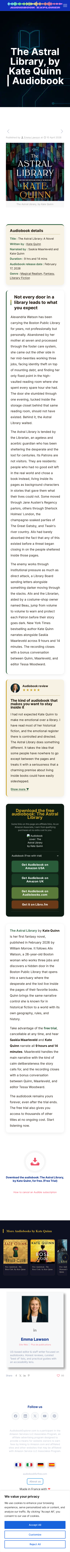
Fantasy (49, 273)
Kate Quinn (33, 244)
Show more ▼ (20, 789)
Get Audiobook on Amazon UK (35, 879)
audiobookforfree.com (35, 1473)
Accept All (35, 1524)
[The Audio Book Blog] (35, 5)
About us (35, 1481)
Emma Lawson (32, 137)
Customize (35, 1534)
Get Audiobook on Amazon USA (35, 866)
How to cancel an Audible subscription (35, 1192)
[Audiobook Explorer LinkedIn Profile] (25, 1416)
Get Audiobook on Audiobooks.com (35, 892)
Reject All (35, 1544)
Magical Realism (31, 273)
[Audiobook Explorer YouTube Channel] (45, 1416)
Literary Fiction (20, 278)
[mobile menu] (65, 5)
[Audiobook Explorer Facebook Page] (16, 1416)
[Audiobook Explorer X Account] (35, 1416)
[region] (35, 1521)
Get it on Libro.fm (35, 904)
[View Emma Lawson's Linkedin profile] (35, 1330)
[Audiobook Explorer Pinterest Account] (54, 1416)
